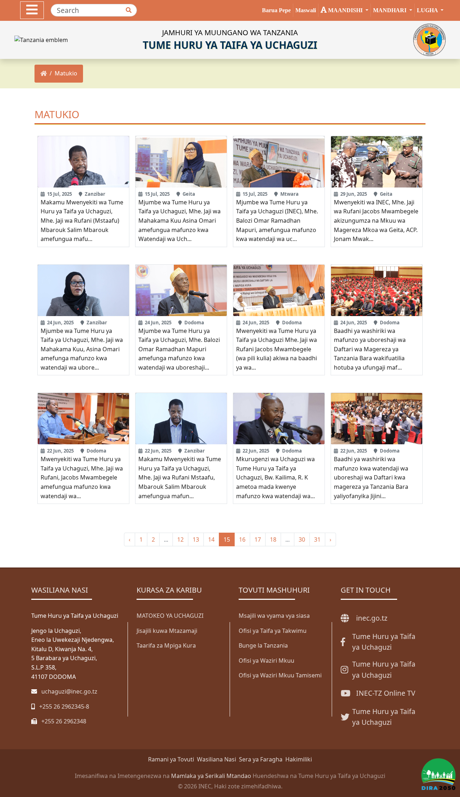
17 (257, 539)
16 (242, 539)
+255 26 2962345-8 (64, 706)
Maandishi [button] (345, 10)
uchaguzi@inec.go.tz (69, 691)
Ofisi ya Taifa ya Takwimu (273, 631)
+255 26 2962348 (63, 721)
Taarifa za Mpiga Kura (166, 645)
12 (180, 539)
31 (317, 539)
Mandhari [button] (390, 10)
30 (302, 539)
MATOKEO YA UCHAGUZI (170, 616)
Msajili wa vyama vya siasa (274, 616)
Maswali (305, 10)
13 (196, 539)
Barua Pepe (276, 10)
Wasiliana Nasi (216, 759)
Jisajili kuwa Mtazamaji (167, 631)
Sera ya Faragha (260, 759)
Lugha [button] (428, 10)
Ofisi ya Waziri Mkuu (266, 660)
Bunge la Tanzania (263, 645)
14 (211, 539)
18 (273, 539)
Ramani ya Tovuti (171, 759)
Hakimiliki (298, 759)
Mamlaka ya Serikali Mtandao (211, 776)
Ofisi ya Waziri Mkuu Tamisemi (280, 675)
